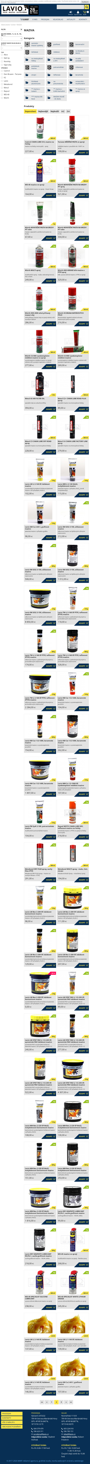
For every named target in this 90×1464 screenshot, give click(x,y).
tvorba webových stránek (62, 1461)
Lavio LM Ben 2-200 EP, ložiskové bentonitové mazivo (38, 913)
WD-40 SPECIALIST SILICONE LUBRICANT (36, 1298)
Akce (4, 54)
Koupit (51, 153)
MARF (20, 1461)
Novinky (5, 61)
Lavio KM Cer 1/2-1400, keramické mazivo (72, 699)
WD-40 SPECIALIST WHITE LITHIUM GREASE (72, 1298)
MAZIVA (19, 24)
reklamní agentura (30, 1461)
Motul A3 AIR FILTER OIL (35, 398)
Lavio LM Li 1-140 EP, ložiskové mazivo (70, 1340)
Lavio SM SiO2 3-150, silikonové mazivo (71, 528)
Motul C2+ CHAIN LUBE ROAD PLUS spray (72, 399)
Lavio (4, 81)
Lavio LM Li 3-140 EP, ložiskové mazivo (37, 1383)
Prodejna (6, 1413)
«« (42, 1402)
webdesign (79, 1461)
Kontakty (6, 1418)
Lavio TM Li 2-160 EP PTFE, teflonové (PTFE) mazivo (72, 613)
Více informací (11, 2)
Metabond (6, 84)
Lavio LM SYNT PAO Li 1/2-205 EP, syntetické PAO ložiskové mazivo (71, 998)
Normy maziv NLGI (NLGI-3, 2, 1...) (11, 43)
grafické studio (45, 1461)
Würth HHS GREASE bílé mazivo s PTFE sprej (71, 271)
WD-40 (5, 94)
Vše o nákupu (8, 1422)
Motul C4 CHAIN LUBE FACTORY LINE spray (72, 442)
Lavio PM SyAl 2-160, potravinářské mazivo (39, 827)
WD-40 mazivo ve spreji (34, 185)
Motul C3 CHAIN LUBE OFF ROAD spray (38, 442)
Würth (5, 98)
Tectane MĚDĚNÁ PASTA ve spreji (71, 142)
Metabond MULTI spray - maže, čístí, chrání (73, 870)
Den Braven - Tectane (11, 74)
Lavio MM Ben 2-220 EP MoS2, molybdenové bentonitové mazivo (39, 1127)
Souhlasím (85, 2)
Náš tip (5, 58)
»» (71, 1402)
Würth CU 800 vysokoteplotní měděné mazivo (70, 357)
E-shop (13, 24)
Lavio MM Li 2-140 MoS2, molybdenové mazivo (68, 485)
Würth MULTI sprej (32, 270)
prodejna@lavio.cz (41, 1434)
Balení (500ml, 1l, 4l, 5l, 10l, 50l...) (11, 34)
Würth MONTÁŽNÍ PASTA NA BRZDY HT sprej (72, 186)
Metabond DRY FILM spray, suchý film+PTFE (38, 870)
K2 (3, 77)
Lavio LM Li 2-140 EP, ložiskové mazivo (37, 485)
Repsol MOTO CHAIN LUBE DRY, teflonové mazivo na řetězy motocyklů (70, 828)
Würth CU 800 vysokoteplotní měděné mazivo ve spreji (37, 357)
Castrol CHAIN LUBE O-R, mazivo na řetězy (39, 143)
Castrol (5, 71)
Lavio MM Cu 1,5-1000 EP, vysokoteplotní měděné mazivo (71, 784)
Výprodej (6, 65)
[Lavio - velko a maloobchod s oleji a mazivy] (15, 10)
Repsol (5, 91)
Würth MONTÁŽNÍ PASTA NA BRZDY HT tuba (39, 228)
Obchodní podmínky (11, 1426)
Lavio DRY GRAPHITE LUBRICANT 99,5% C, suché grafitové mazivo (71, 1212)
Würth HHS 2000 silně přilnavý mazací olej (37, 314)
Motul (5, 87)
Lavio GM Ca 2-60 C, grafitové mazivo (37, 528)
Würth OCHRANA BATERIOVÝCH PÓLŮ (71, 314)
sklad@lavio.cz (69, 1434)
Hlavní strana (5, 24)
